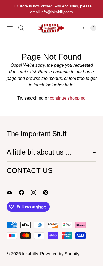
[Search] (20, 28)
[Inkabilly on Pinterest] (49, 192)
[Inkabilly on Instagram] (37, 192)
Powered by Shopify (59, 253)
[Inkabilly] (51, 28)
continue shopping (68, 98)
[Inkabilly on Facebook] (25, 192)
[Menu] (9, 28)
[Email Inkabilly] (13, 192)
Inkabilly (30, 253)
